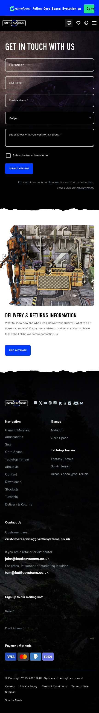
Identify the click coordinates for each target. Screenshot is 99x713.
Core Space (14, 452)
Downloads (13, 482)
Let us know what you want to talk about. (35, 134)
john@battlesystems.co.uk (27, 559)
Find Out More (18, 350)
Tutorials (11, 497)
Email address (18, 100)
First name (16, 65)
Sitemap (10, 692)
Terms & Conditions (54, 686)
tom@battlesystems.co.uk (27, 573)
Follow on (61, 8)
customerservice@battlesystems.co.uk (37, 539)
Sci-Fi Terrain (60, 466)
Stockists (12, 489)
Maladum (57, 430)
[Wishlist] (78, 23)
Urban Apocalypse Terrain (70, 474)
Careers (10, 686)
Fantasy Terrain (62, 459)
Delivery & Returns (18, 504)
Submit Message (19, 168)
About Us (12, 467)
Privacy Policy (85, 188)
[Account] (86, 23)
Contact (11, 474)
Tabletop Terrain (17, 459)
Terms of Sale (80, 686)
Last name (16, 82)
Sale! (8, 444)
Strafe (18, 700)
